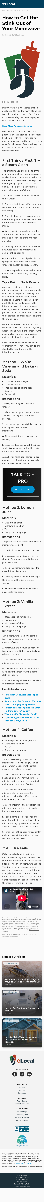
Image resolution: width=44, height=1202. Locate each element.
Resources (22, 1098)
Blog (3, 10)
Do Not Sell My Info (22, 1180)
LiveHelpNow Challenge (22, 1146)
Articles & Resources (22, 1104)
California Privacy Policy (22, 1184)
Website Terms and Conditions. (24, 1163)
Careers (22, 1090)
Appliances (25, 10)
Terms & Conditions (22, 1177)
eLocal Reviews (22, 1120)
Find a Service (22, 1101)
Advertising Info (22, 1115)
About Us (22, 1087)
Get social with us (22, 1069)
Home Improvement (13, 10)
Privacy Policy (22, 1182)
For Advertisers (22, 1109)
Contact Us (22, 1093)
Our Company (22, 1084)
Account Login (22, 1112)
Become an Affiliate (22, 1117)
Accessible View (22, 1175)
